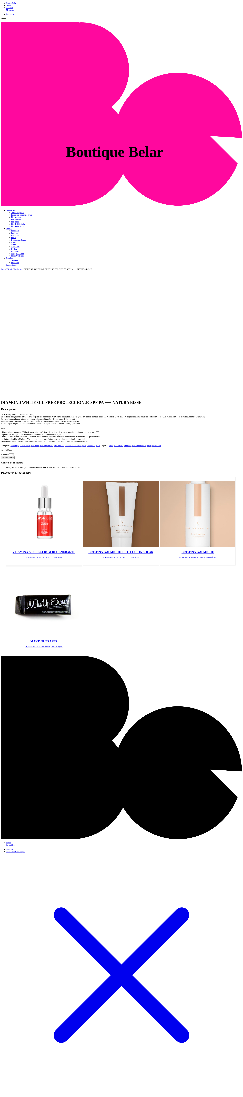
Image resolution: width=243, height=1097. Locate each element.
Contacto (9, 8)
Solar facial (156, 446)
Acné (111, 446)
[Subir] (121, 838)
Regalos (9, 258)
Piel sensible (16, 219)
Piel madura (16, 217)
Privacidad (10, 845)
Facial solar (118, 446)
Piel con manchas (139, 446)
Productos (15, 263)
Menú (3, 18)
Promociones (11, 265)
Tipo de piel (11, 210)
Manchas (127, 446)
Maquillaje (15, 446)
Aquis (13, 242)
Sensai (13, 238)
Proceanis (15, 231)
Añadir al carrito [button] (43, 557)
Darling (14, 249)
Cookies (9, 849)
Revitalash (15, 251)
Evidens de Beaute (18, 240)
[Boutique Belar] (121, 204)
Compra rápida (57, 557)
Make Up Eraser (17, 256)
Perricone (15, 233)
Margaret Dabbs (17, 253)
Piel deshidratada (18, 224)
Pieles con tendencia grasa (21, 215)
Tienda (9, 5)
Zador (13, 244)
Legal (8, 843)
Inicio (3, 269)
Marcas (9, 228)
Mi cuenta (10, 10)
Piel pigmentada (17, 226)
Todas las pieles (17, 213)
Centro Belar (11, 3)
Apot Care (15, 247)
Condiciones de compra (15, 851)
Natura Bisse (25, 446)
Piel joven (15, 222)
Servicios (14, 260)
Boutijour (15, 235)
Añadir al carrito (8, 458)
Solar (98, 446)
